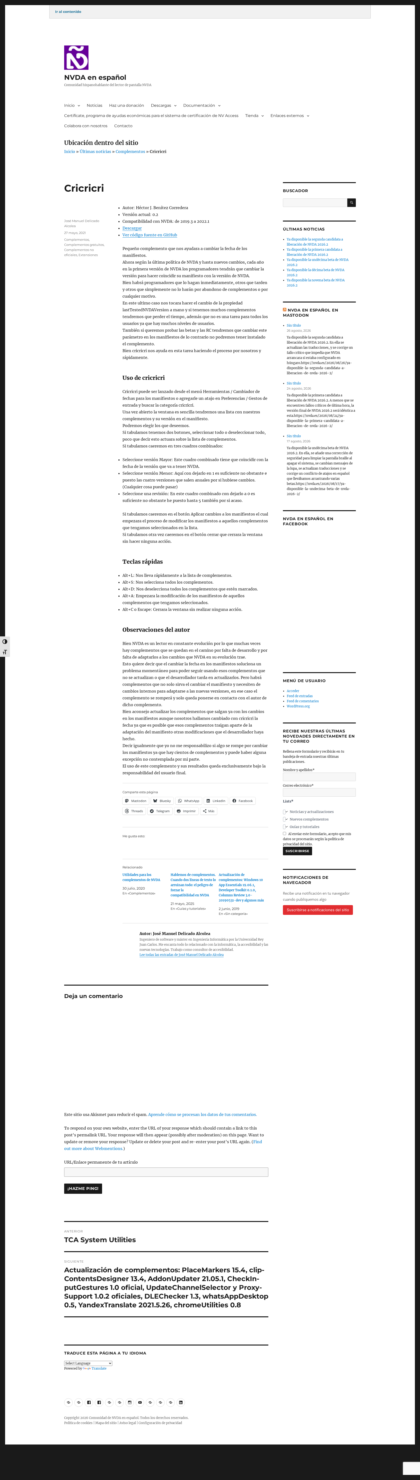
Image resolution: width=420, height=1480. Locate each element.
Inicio (69, 105)
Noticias (94, 105)
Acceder (293, 691)
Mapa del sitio (106, 1423)
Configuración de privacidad (160, 1423)
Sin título (294, 325)
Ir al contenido (68, 11)
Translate (99, 1368)
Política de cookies (78, 1423)
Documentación (199, 105)
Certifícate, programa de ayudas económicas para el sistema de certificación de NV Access (151, 115)
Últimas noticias (95, 151)
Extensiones (88, 255)
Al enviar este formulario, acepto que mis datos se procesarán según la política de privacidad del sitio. (317, 839)
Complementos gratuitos (84, 245)
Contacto (123, 126)
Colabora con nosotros (85, 126)
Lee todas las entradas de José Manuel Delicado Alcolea (182, 955)
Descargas (161, 105)
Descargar (132, 228)
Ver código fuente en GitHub (149, 234)
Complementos (130, 151)
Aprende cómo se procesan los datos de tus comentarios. (202, 1114)
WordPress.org (298, 706)
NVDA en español (95, 77)
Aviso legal (127, 1423)
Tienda (251, 115)
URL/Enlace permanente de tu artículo (101, 1162)
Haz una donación (126, 105)
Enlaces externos (287, 115)
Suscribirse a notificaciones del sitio (318, 910)
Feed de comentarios (303, 701)
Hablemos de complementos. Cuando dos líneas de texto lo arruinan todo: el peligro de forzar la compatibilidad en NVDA (193, 885)
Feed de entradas (300, 696)
